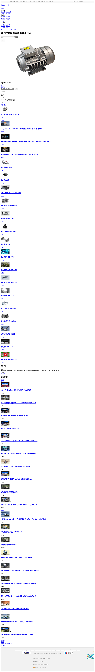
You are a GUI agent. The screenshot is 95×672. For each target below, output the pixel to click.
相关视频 (3, 104)
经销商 (24, 1)
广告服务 (32, 650)
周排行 (2, 380)
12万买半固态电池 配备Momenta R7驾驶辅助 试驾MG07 (18, 403)
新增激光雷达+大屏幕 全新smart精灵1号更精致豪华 (17, 622)
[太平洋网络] (26, 654)
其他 (7, 27)
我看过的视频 (4, 106)
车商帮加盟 (58, 650)
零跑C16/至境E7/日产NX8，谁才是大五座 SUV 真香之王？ (19, 505)
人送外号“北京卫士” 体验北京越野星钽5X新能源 (16, 390)
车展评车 (8, 13)
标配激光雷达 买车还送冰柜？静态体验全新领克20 (16, 479)
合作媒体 (37, 650)
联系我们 (53, 650)
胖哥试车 (8, 26)
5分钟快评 (8, 12)
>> (52, 1)
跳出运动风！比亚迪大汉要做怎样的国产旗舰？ (15, 466)
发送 (16, 88)
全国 (31, 1)
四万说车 (3, 27)
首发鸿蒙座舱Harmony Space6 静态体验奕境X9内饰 (17, 634)
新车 (17, 1)
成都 (44, 1)
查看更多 (3, 510)
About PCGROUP (18, 650)
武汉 (47, 1)
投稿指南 (41, 650)
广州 (39, 1)
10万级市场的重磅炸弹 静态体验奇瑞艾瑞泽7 (15, 416)
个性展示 (15, 29)
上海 (36, 1)
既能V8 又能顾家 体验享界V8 (10, 428)
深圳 (42, 1)
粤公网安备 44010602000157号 (41, 667)
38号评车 (3, 24)
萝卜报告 (3, 26)
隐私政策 (28, 650)
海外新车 (3, 16)
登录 (74, 1)
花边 (2, 21)
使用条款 (45, 650)
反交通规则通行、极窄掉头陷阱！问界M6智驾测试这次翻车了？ (21, 570)
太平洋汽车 (5, 5)
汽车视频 (9, 29)
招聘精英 (62, 650)
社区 (27, 1)
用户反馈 (3, 645)
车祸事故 (8, 16)
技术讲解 (8, 18)
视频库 (2, 8)
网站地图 (67, 650)
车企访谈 (8, 19)
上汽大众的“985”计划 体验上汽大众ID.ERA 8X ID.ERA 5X (19, 441)
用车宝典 (3, 13)
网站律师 (49, 650)
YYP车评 (8, 24)
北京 (34, 1)
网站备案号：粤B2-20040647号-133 (40, 661)
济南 (50, 1)
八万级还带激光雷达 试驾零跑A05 (11, 532)
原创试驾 (3, 12)
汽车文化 (3, 373)
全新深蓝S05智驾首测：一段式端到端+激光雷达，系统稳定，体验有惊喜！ (24, 519)
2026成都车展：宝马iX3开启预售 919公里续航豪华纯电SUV (19, 453)
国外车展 (3, 19)
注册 (78, 1)
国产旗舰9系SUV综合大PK (9, 492)
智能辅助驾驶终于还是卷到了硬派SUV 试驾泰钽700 (17, 557)
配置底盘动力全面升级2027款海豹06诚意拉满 (15, 609)
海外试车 (3, 18)
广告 (4, 21)
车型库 (20, 1)
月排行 (2, 381)
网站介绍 (24, 650)
